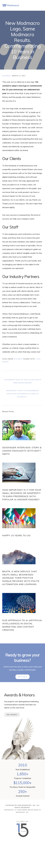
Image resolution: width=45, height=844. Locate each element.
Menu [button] (39, 5)
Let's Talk (22, 677)
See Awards (11, 714)
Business (6, 76)
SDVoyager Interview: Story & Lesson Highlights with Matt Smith (22, 450)
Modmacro (10, 5)
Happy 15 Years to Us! (16, 535)
